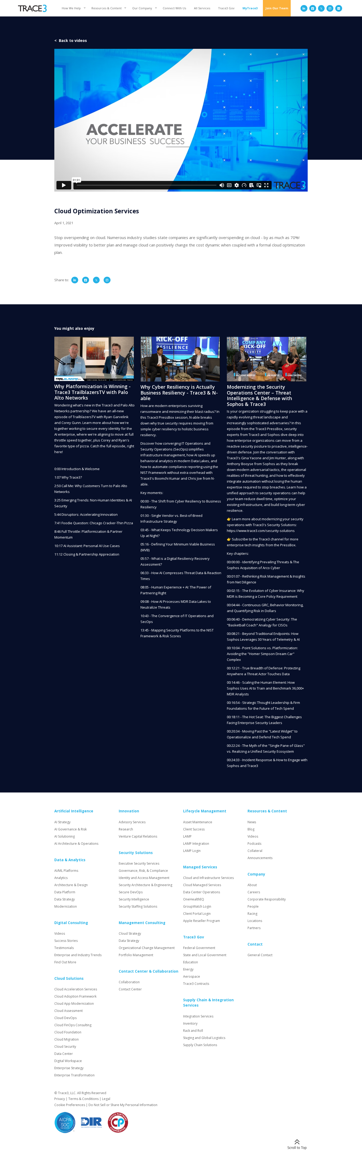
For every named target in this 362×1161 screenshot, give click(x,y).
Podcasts (254, 843)
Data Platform (64, 892)
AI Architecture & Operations (76, 843)
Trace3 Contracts (196, 983)
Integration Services (198, 1016)
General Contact (260, 955)
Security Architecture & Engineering (145, 885)
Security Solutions (136, 852)
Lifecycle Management (204, 811)
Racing (252, 913)
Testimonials (64, 948)
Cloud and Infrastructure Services (208, 878)
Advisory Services (132, 822)
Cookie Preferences (69, 1105)
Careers (254, 892)
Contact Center (130, 989)
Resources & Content (106, 8)
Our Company (142, 8)
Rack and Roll (193, 1030)
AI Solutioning (64, 836)
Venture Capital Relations (138, 836)
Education (190, 962)
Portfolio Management (136, 955)
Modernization (65, 906)
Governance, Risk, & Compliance (143, 870)
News (252, 822)
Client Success (194, 829)
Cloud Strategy (130, 933)
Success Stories (66, 940)
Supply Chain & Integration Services (208, 1003)
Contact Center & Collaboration (148, 971)
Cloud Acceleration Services (75, 989)
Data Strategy (64, 899)
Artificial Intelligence (73, 811)
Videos (59, 933)
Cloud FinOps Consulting (72, 1025)
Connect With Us (174, 8)
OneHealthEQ (193, 899)
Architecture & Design (71, 885)
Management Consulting (142, 922)
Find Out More (65, 962)
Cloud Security (65, 1046)
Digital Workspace (68, 1061)
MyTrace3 (250, 8)
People (253, 906)
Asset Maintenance (197, 822)
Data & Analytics (69, 859)
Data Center (63, 1053)
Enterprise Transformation (74, 1075)
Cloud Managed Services (202, 885)
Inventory (190, 1023)
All (202, 8)
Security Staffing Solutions (138, 906)
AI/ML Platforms (66, 870)
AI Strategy (62, 822)
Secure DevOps (131, 892)
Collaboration (129, 982)
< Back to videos (70, 40)
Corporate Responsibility (267, 899)
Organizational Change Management (147, 948)
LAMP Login (192, 850)
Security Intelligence (134, 899)
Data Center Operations (201, 892)
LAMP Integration (196, 843)
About (252, 885)
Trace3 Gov (226, 8)
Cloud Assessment (68, 1010)
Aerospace (191, 976)
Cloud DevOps (65, 1018)
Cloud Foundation (67, 1032)
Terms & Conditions (83, 1099)
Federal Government (199, 948)
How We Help (71, 8)
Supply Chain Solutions (200, 1045)
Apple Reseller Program (201, 921)
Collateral (255, 850)
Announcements (260, 858)
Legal (106, 1099)
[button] (72, 8)
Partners (254, 928)
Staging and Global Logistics (204, 1038)
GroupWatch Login (197, 906)
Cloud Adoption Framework (75, 996)
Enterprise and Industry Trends (77, 955)
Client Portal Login (197, 913)
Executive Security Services (139, 863)
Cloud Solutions (68, 978)
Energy (188, 969)
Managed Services (200, 867)
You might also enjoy (74, 328)
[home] (32, 8)
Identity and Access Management (144, 878)
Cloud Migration (66, 1039)
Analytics (61, 878)
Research (126, 829)
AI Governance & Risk (70, 829)
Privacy (59, 1099)
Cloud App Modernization (74, 1003)
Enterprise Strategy (68, 1068)
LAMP (187, 836)
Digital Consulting (71, 922)
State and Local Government (204, 955)
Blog (251, 829)
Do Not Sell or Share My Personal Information (123, 1105)
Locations (255, 921)
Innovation (129, 811)
